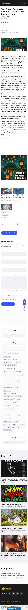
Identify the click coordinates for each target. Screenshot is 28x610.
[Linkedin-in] (17, 593)
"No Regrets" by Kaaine (8, 378)
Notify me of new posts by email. (10, 299)
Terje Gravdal (21, 424)
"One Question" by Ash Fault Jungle (11, 381)
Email (3, 259)
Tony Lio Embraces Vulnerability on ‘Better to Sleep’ (6, 212)
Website (3, 267)
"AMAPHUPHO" (7, 347)
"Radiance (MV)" (7, 384)
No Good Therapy (16, 415)
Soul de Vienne (7, 424)
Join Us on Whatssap (14, 608)
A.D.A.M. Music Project (8, 396)
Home (3, 30)
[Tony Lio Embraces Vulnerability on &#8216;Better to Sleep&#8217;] (6, 207)
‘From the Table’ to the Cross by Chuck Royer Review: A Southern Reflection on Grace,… (13, 555)
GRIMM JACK (15, 402)
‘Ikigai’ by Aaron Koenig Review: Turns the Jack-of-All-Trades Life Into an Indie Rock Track (14, 480)
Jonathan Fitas (16, 405)
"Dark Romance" (7, 356)
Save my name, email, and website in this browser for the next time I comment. (14, 291)
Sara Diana (17, 418)
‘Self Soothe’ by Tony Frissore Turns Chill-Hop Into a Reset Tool (18, 196)
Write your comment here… (8, 275)
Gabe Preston (6, 402)
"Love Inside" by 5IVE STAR (9, 368)
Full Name (4, 251)
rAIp (4, 418)
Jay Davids (22, 402)
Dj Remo (13, 399)
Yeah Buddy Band (16, 427)
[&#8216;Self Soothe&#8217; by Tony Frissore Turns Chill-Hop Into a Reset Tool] (18, 191)
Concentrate (6, 399)
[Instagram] (21, 593)
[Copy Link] (7, 22)
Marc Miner (14, 412)
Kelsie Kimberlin (15, 409)
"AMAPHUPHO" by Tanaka (18, 347)
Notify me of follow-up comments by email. (12, 295)
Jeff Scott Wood (7, 405)
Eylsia (18, 399)
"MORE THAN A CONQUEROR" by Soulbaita (13, 374)
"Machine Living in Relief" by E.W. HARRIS (12, 371)
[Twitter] (13, 593)
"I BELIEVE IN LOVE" (8, 362)
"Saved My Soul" (7, 390)
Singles (8, 30)
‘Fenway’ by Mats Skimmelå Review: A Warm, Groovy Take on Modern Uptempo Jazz (13, 530)
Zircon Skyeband (7, 430)
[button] (14, 607)
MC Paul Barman (7, 415)
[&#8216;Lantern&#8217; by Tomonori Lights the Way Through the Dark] (6, 191)
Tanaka (14, 424)
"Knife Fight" (17, 362)
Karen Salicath (7, 409)
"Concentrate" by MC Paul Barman (11, 353)
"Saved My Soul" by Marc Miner (10, 393)
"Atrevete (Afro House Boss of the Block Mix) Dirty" (13, 350)
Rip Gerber (10, 418)
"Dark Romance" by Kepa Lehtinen (11, 359)
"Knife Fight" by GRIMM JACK (10, 365)
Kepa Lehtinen (7, 412)
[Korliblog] (6, 3)
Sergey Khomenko (7, 421)
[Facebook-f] (9, 593)
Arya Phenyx (18, 396)
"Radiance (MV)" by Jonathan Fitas (11, 387)
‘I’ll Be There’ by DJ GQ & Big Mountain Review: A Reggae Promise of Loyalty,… (13, 505)
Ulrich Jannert (7, 427)
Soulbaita (16, 421)
